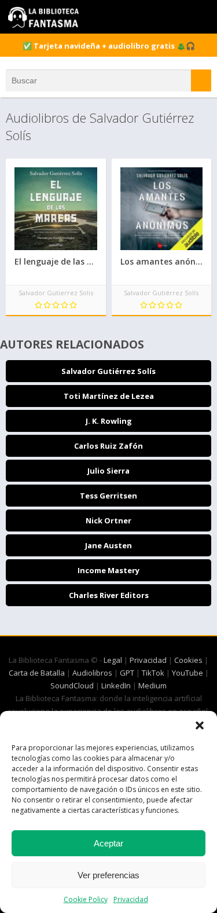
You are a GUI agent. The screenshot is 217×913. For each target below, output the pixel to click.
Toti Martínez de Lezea (109, 396)
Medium (152, 685)
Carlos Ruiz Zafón (108, 446)
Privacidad (130, 899)
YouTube (187, 673)
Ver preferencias (108, 875)
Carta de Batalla (37, 673)
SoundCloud (72, 685)
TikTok (153, 673)
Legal (113, 660)
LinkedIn (116, 685)
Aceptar (108, 843)
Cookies (188, 660)
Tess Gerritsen (108, 495)
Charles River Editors (109, 595)
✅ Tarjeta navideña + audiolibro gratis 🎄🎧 (109, 46)
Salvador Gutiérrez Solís (108, 371)
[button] (199, 725)
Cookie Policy (86, 899)
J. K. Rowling (109, 421)
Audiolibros (92, 673)
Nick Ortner (108, 520)
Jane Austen (108, 545)
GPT (127, 673)
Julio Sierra (108, 470)
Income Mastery (108, 570)
